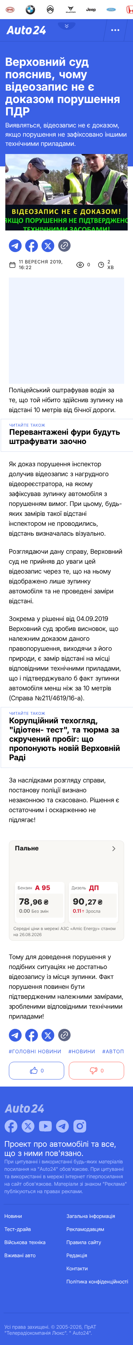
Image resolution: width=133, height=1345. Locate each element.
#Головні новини (35, 1052)
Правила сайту (84, 1242)
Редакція (77, 1256)
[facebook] (31, 245)
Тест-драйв (18, 1229)
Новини (13, 1216)
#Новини (81, 1052)
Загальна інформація (91, 1216)
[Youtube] (45, 1126)
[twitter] (47, 245)
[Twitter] (28, 1126)
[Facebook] (11, 1126)
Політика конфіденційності (97, 1282)
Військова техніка (25, 1242)
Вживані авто (20, 1256)
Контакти (77, 1269)
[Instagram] (79, 1126)
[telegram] (15, 245)
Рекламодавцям (86, 1229)
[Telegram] (62, 1126)
